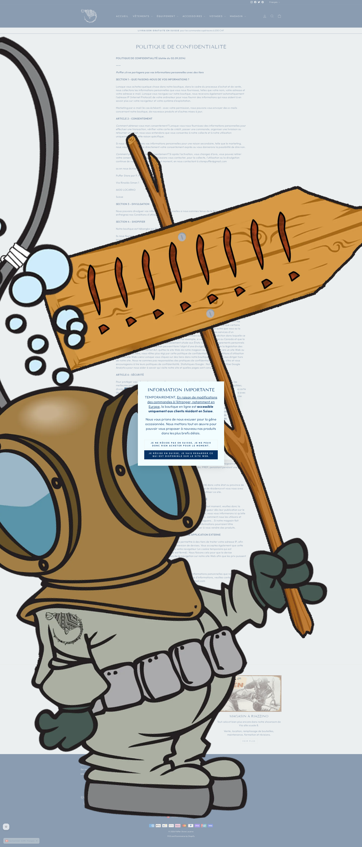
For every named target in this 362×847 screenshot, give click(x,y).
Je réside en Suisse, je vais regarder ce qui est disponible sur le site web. (181, 454)
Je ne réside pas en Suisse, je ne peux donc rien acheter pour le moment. (181, 444)
